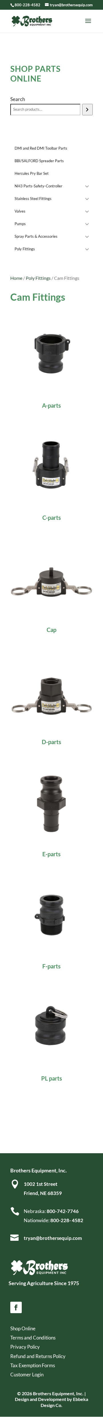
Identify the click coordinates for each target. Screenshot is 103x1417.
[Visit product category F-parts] (51, 913)
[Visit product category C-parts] (51, 465)
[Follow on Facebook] (16, 1307)
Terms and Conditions (33, 1338)
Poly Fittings (38, 278)
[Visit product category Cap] (51, 577)
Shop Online (22, 1328)
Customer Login (26, 1375)
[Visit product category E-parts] (51, 801)
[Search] (87, 109)
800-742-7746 (62, 1211)
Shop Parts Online (35, 73)
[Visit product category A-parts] (51, 353)
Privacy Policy (25, 1347)
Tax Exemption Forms (32, 1365)
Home (16, 278)
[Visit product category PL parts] (51, 1025)
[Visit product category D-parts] (51, 689)
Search (17, 99)
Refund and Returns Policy (38, 1356)
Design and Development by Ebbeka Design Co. (51, 1402)
